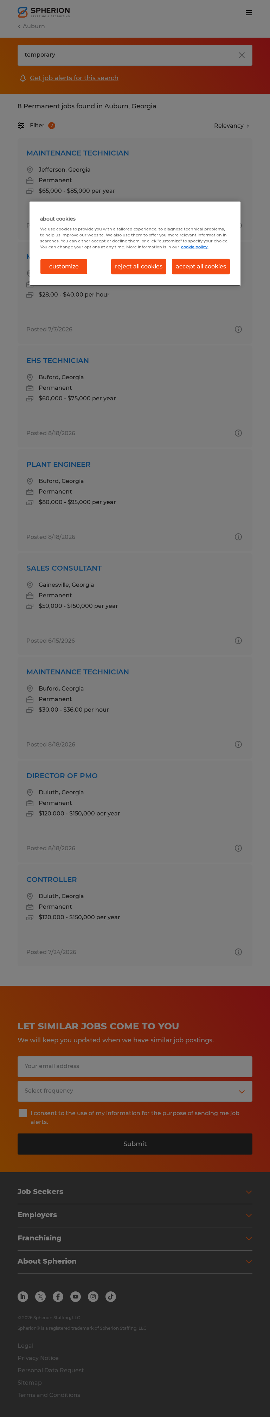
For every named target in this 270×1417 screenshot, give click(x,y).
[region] (135, 244)
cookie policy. (194, 246)
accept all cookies (201, 266)
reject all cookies (138, 266)
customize (64, 266)
